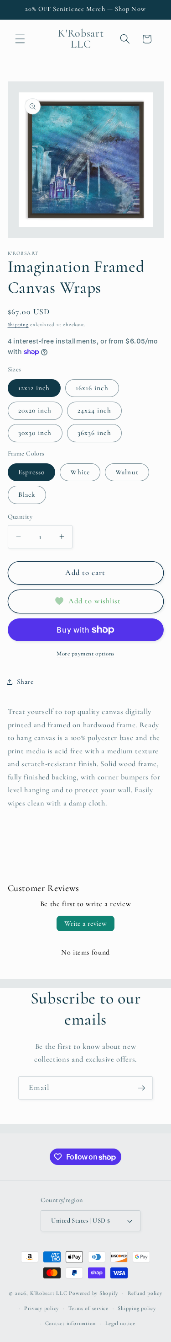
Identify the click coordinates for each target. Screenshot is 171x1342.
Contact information (70, 1323)
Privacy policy (41, 1308)
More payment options (85, 653)
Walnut (127, 472)
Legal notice (120, 1323)
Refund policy (145, 1293)
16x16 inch (92, 388)
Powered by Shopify (93, 1293)
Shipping (18, 324)
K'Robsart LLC (48, 1293)
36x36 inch (94, 433)
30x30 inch (35, 433)
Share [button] (25, 681)
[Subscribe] (141, 1088)
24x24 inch (94, 410)
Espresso (31, 472)
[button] (20, 39)
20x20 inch (35, 410)
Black (27, 494)
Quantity (20, 517)
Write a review (85, 923)
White (80, 472)
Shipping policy (137, 1308)
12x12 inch (34, 388)
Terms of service (88, 1308)
